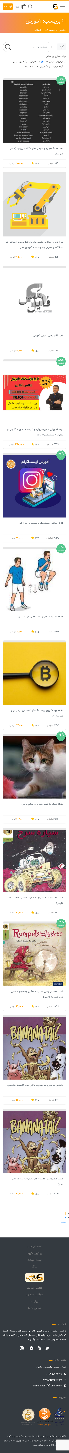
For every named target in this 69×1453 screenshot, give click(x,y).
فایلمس (62, 30)
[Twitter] (47, 1348)
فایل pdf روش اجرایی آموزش (48, 335)
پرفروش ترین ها (54, 61)
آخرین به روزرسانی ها (36, 66)
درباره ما (34, 1301)
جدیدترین (35, 61)
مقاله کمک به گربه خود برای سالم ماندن (42, 804)
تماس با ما (34, 1308)
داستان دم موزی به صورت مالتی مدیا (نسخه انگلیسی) (34, 1085)
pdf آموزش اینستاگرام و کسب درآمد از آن (41, 523)
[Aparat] (39, 1348)
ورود (17, 6)
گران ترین (58, 66)
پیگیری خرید (34, 1253)
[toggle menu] (62, 6)
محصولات (50, 30)
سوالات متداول (34, 1295)
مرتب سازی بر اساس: (55, 56)
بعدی (63, 1222)
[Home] (34, 1277)
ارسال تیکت (34, 1260)
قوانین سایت (35, 1288)
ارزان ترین (18, 61)
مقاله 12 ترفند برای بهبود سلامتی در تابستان (40, 616)
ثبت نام (8, 6)
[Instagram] (22, 1348)
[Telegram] (31, 1348)
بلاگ (34, 1267)
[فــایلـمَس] (54, 6)
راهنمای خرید (34, 1247)
